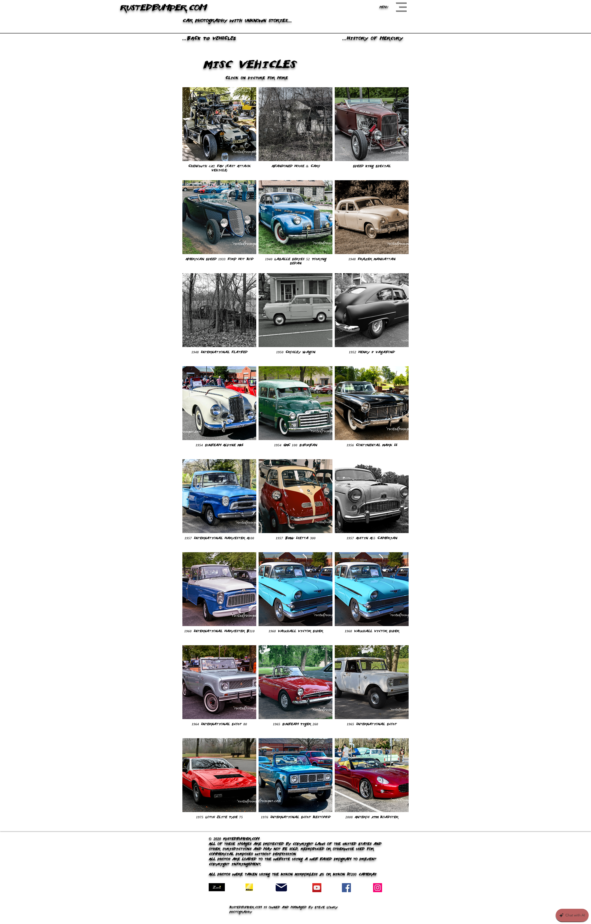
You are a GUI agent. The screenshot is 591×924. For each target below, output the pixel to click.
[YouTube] (316, 887)
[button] (401, 7)
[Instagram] (377, 887)
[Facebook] (346, 887)
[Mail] (281, 887)
